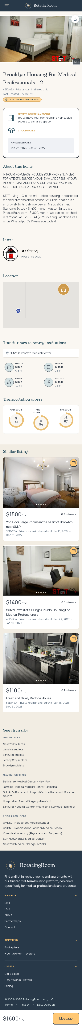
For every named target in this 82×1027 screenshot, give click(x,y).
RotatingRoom (45, 5)
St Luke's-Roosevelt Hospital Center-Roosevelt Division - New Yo (39, 794)
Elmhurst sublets (13, 755)
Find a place (12, 947)
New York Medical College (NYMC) (24, 844)
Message (66, 1018)
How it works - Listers (18, 980)
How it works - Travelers (20, 953)
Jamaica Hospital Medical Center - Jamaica (30, 787)
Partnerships (13, 921)
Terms (9, 1004)
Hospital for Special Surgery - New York (27, 801)
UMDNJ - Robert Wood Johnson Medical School (32, 828)
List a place (12, 973)
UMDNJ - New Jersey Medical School (26, 822)
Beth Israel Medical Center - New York (26, 781)
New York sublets (14, 744)
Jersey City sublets (15, 760)
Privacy (25, 1004)
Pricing (9, 986)
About (8, 915)
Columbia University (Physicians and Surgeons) (32, 833)
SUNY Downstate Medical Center (24, 838)
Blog (7, 903)
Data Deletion (46, 1004)
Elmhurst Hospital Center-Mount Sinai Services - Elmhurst (39, 806)
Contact (10, 927)
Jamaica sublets (13, 749)
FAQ (7, 909)
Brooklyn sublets (13, 765)
